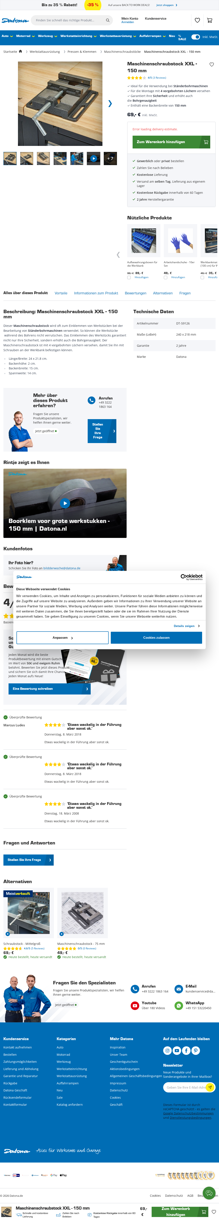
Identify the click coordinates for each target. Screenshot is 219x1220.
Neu (172, 36)
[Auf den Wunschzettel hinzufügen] (212, 64)
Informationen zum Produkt (96, 293)
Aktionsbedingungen (125, 1069)
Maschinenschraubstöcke (122, 52)
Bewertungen (135, 293)
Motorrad (23, 36)
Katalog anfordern (70, 1105)
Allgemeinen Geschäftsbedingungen (136, 1076)
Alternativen (163, 293)
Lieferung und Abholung (20, 1069)
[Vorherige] (118, 254)
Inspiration (118, 1047)
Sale (60, 1097)
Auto (5, 36)
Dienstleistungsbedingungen (190, 1118)
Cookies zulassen (156, 637)
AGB (190, 1196)
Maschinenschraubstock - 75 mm (81, 944)
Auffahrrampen (150, 36)
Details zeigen (184, 626)
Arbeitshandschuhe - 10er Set (179, 264)
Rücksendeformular (17, 1097)
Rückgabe (10, 1083)
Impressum (118, 1083)
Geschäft (116, 1105)
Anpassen (60, 637)
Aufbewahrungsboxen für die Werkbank (142, 264)
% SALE (182, 38)
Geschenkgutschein (124, 1062)
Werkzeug (45, 36)
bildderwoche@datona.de (61, 568)
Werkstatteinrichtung (76, 36)
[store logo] (15, 20)
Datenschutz (119, 1090)
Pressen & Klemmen (82, 52)
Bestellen (10, 1055)
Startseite (10, 52)
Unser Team (118, 1055)
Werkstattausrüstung (116, 36)
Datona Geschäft (15, 1090)
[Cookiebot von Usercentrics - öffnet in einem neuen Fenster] (184, 577)
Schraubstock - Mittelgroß (21, 944)
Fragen (185, 293)
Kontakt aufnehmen (17, 1047)
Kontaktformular (15, 1105)
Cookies (115, 1097)
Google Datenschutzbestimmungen (188, 1113)
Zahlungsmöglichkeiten (20, 1062)
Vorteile (61, 293)
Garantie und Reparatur (20, 1076)
